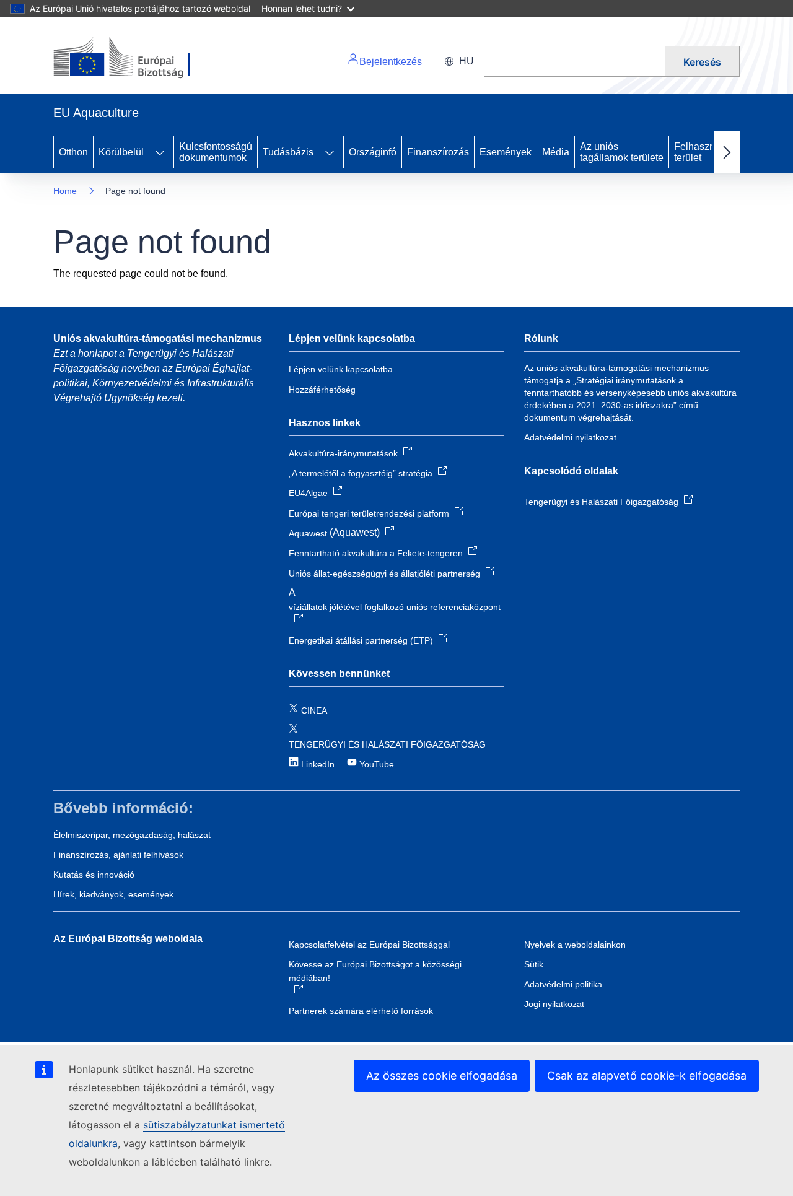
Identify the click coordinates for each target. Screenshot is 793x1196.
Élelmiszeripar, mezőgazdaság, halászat (132, 835)
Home (65, 191)
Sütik (533, 964)
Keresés (702, 62)
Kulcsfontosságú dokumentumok (215, 152)
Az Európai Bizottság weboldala (128, 938)
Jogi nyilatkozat (554, 1004)
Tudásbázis (288, 152)
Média (555, 152)
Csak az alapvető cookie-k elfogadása (647, 1075)
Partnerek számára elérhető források (361, 1011)
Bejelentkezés (390, 61)
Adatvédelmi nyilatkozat (570, 437)
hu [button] (466, 61)
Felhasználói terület (702, 152)
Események (506, 152)
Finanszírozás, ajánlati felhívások (118, 855)
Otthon (73, 152)
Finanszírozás (438, 152)
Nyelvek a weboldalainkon (575, 944)
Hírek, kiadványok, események (113, 894)
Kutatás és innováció (93, 875)
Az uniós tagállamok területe (622, 152)
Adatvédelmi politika (563, 984)
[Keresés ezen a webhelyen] (574, 61)
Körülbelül (121, 152)
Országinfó (372, 152)
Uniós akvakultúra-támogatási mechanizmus (157, 338)
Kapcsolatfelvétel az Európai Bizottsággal (369, 944)
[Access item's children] (159, 152)
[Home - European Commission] (138, 58)
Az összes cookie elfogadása (441, 1075)
